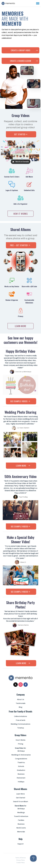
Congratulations (21, 759)
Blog (20, 707)
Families (21, 820)
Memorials (21, 832)
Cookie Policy (20, 862)
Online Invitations (20, 716)
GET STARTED (21, 134)
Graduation (21, 770)
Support (20, 844)
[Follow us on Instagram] (20, 684)
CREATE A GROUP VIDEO (20, 50)
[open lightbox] (20, 87)
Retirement (21, 778)
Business (21, 774)
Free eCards (20, 720)
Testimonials (20, 703)
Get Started (20, 798)
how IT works (20, 213)
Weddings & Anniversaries (21, 755)
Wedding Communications (20, 724)
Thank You (21, 762)
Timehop (20, 728)
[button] (37, 3)
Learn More (20, 794)
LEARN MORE (20, 326)
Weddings (21, 812)
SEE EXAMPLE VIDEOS (21, 401)
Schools (21, 766)
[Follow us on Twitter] (15, 684)
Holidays (21, 782)
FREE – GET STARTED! (21, 245)
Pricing (20, 744)
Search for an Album (20, 801)
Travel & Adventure (21, 816)
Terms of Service (20, 858)
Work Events (21, 828)
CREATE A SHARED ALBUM (20, 60)
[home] (9, 2)
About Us (20, 699)
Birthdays (21, 751)
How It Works (20, 740)
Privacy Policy (20, 860)
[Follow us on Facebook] (25, 684)
